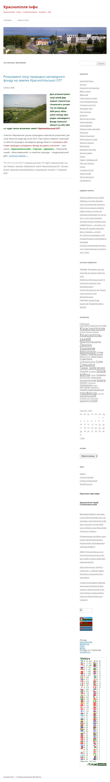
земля (38, 166)
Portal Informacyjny (88, 290)
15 (100, 424)
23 (103, 428)
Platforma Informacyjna (90, 279)
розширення (41, 169)
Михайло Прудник (88, 149)
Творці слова (85, 173)
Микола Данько (87, 142)
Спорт (82, 166)
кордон (84, 382)
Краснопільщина (90, 341)
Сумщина (87, 364)
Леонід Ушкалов (87, 136)
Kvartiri (83, 303)
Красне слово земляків (90, 129)
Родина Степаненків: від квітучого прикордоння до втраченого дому (93, 249)
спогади (101, 393)
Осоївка (99, 352)
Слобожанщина (87, 361)
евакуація (96, 377)
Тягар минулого (87, 177)
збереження (29, 166)
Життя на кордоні (87, 118)
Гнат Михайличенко (89, 101)
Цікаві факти (85, 180)
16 (103, 424)
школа (84, 400)
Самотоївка (97, 356)
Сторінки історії (87, 170)
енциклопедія (88, 380)
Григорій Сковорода (89, 325)
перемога (94, 387)
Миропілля (88, 352)
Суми (99, 361)
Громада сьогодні (32, 162)
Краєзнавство (86, 125)
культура (92, 383)
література (86, 385)
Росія (82, 356)
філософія (94, 398)
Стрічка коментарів (88, 480)
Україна (92, 371)
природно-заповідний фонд (22, 169)
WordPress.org (86, 484)
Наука (82, 156)
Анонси (83, 84)
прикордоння (96, 389)
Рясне (87, 357)
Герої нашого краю (88, 98)
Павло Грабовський (88, 160)
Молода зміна (86, 153)
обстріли (85, 387)
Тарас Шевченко (92, 368)
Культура (84, 132)
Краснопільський (91, 336)
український (88, 396)
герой (93, 375)
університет (85, 398)
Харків (101, 371)
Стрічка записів (86, 477)
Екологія (83, 115)
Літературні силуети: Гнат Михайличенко (92, 283)
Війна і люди (85, 91)
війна (85, 374)
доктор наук (85, 377)
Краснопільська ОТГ (51, 166)
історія (93, 401)
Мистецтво (85, 146)
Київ (104, 325)
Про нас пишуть (87, 163)
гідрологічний (57, 162)
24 (81, 431)
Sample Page (23, 20)
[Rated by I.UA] (86, 612)
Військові (84, 94)
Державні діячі (86, 108)
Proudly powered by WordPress (28, 777)
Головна (7, 20)
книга (101, 380)
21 (96, 428)
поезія (83, 389)
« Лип (82, 438)
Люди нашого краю (88, 139)
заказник (19, 166)
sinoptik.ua (85, 652)
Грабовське (84, 323)
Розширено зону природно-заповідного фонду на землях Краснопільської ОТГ (34, 78)
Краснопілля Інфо (20, 6)
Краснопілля (92, 328)
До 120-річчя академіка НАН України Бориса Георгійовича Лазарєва (93, 238)
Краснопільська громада (89, 332)
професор (88, 392)
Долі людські (85, 112)
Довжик (10, 166)
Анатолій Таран (86, 81)
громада (101, 375)
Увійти (83, 474)
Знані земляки (86, 122)
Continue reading (18, 155)
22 (100, 428)
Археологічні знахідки (89, 88)
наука (95, 385)
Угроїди (51, 169)
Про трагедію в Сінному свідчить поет (92, 273)
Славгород (86, 359)
